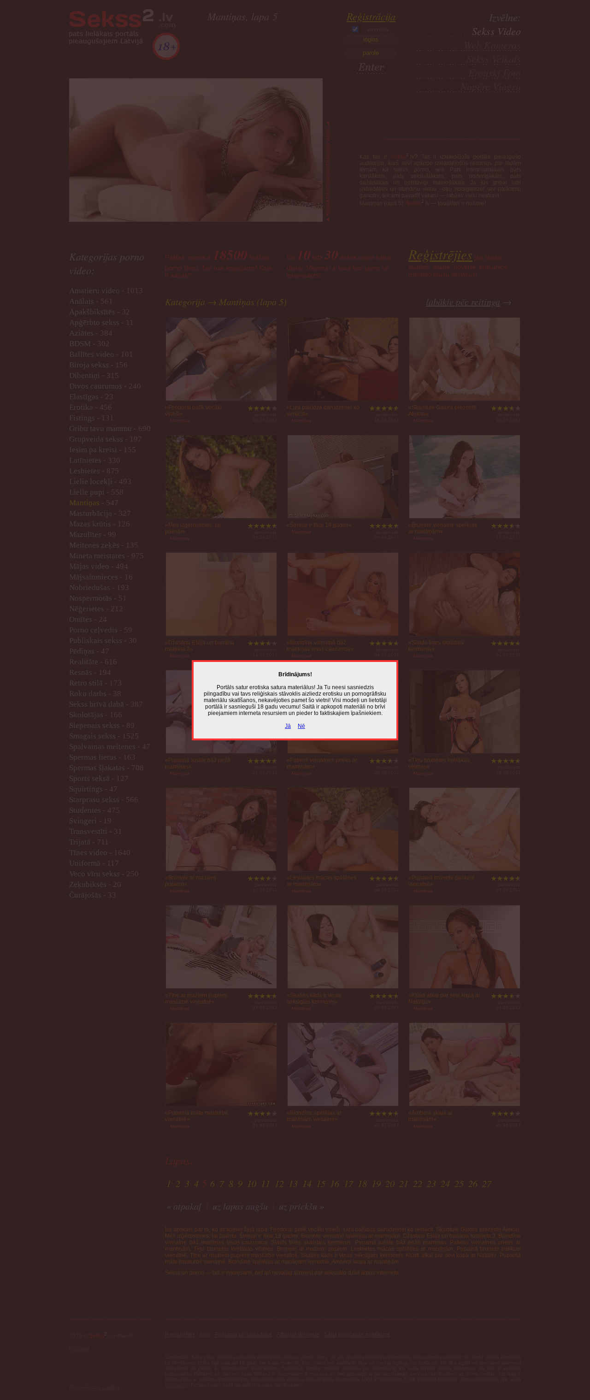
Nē (301, 726)
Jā (288, 726)
